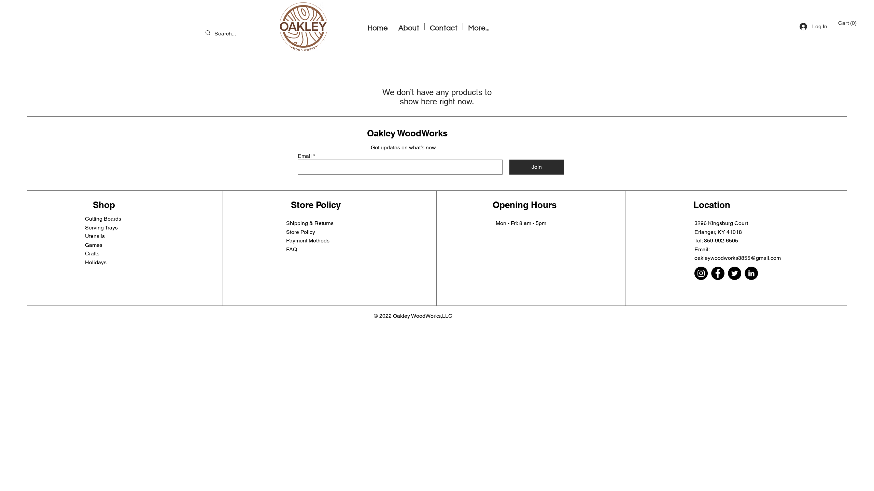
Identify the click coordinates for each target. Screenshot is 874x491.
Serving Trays (101, 227)
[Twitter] (734, 273)
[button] (848, 23)
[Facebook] (717, 273)
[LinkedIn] (751, 273)
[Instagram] (701, 273)
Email (305, 156)
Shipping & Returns (310, 223)
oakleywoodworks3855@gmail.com (737, 258)
